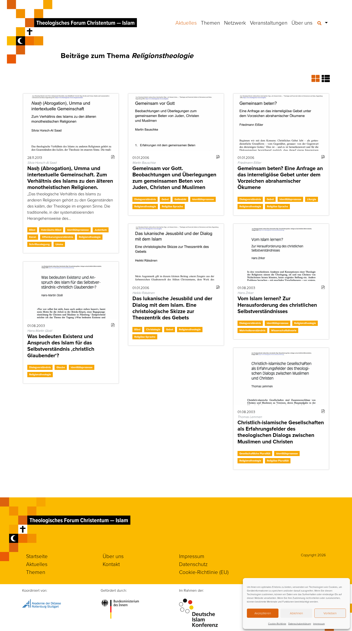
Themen (210, 22)
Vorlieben (330, 613)
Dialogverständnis (145, 199)
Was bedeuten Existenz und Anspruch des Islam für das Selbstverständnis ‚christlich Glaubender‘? (60, 345)
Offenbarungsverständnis (57, 237)
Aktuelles (186, 22)
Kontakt (111, 564)
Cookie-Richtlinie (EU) (204, 572)
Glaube (60, 367)
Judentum (101, 230)
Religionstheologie (90, 237)
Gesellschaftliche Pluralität (254, 453)
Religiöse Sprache (172, 206)
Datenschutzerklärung (299, 623)
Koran (32, 237)
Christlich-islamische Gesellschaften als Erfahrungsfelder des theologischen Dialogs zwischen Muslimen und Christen (281, 432)
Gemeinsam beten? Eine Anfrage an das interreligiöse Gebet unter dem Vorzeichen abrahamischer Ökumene (280, 177)
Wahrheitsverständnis (252, 330)
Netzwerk (235, 22)
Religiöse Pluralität (278, 461)
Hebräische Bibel (51, 230)
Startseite (37, 556)
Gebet (165, 199)
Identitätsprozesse (78, 230)
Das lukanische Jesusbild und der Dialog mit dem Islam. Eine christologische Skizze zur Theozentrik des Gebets (172, 308)
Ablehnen (296, 613)
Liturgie (311, 199)
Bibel (32, 230)
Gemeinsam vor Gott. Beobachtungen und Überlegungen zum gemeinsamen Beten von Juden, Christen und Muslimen (174, 177)
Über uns (302, 22)
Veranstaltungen (268, 22)
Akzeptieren (262, 613)
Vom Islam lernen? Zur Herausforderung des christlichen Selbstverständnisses (277, 305)
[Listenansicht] (326, 78)
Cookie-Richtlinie (277, 623)
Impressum (319, 623)
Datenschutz (193, 564)
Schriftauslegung (39, 244)
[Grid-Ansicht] (316, 78)
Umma (59, 244)
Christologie (153, 329)
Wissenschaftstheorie (283, 330)
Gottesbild (180, 199)
